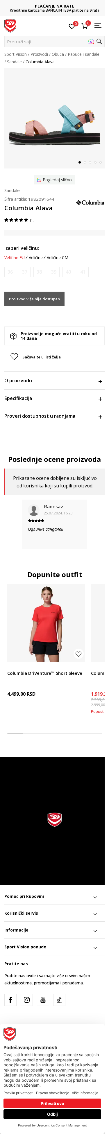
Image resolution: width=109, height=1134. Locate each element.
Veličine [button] (36, 257)
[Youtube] (43, 1000)
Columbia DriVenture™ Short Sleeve (44, 673)
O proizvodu (18, 380)
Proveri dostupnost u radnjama (39, 416)
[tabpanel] (54, 118)
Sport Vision (15, 54)
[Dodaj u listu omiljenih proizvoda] (79, 654)
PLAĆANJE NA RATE (54, 6)
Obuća (58, 54)
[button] (54, 41)
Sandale (14, 61)
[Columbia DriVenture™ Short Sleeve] (46, 623)
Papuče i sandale (83, 54)
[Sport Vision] (10, 25)
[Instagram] (27, 1000)
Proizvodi (39, 54)
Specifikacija (18, 398)
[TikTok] (59, 1000)
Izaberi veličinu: (21, 248)
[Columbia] (90, 202)
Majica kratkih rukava (27, 666)
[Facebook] (10, 1000)
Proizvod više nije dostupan (34, 299)
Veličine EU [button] (14, 257)
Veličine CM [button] (57, 257)
